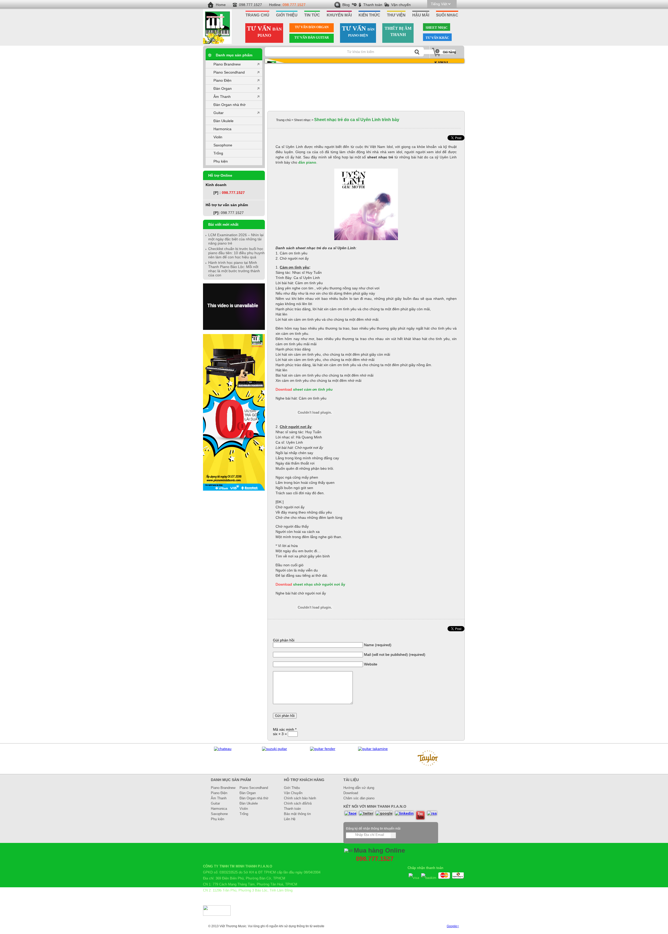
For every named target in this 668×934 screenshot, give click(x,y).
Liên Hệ (289, 819)
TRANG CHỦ (257, 15)
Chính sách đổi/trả (298, 803)
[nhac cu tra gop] (234, 489)
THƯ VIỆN (396, 15)
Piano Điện (222, 80)
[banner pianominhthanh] (364, 85)
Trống (218, 153)
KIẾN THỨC (369, 15)
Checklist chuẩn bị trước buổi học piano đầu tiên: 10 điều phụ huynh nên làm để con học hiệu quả (236, 253)
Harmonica (222, 129)
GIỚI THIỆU (286, 15)
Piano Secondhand (229, 72)
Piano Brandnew (227, 64)
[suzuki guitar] (274, 749)
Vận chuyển (401, 5)
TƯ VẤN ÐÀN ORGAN (312, 27)
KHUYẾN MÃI (339, 15)
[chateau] (222, 749)
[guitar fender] (322, 749)
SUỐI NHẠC (447, 15)
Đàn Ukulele (223, 121)
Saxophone (222, 145)
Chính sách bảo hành (300, 798)
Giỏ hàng (449, 52)
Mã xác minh (284, 729)
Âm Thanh (222, 96)
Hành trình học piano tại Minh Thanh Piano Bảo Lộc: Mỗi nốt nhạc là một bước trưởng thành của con (234, 268)
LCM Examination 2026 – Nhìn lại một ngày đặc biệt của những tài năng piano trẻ (236, 239)
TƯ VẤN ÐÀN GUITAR (311, 37)
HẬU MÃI (420, 15)
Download (350, 793)
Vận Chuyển (293, 793)
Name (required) (377, 645)
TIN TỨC (312, 15)
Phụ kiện (220, 161)
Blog (346, 5)
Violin (217, 137)
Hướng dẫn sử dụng (358, 788)
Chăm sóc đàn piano (358, 798)
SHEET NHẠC (437, 27)
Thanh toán (372, 5)
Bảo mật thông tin (297, 814)
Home (221, 5)
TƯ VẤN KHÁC (437, 38)
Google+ (453, 926)
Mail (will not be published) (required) (394, 654)
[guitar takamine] (373, 749)
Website (370, 664)
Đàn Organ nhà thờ (229, 105)
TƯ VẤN (264, 31)
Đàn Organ (222, 88)
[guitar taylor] (428, 768)
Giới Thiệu (292, 788)
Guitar (218, 113)
